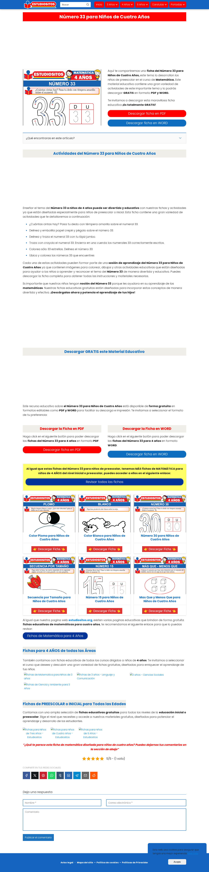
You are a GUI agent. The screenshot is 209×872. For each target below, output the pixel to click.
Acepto (177, 862)
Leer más (193, 853)
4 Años (126, 4)
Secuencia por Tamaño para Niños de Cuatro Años (49, 599)
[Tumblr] (60, 775)
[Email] (85, 775)
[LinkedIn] (68, 775)
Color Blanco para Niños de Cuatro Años (104, 537)
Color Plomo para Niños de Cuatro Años (49, 537)
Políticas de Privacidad (135, 862)
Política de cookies (108, 862)
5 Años (141, 4)
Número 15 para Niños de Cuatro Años (104, 599)
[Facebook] (26, 775)
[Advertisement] (104, 44)
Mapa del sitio (85, 862)
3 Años (111, 4)
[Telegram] (77, 775)
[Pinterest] (43, 775)
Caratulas (158, 4)
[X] (35, 775)
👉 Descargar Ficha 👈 (49, 549)
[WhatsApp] (51, 775)
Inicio (99, 4)
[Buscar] (88, 4)
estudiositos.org (80, 620)
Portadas (176, 4)
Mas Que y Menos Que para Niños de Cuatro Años (159, 599)
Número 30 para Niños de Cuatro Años (160, 537)
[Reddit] (93, 775)
